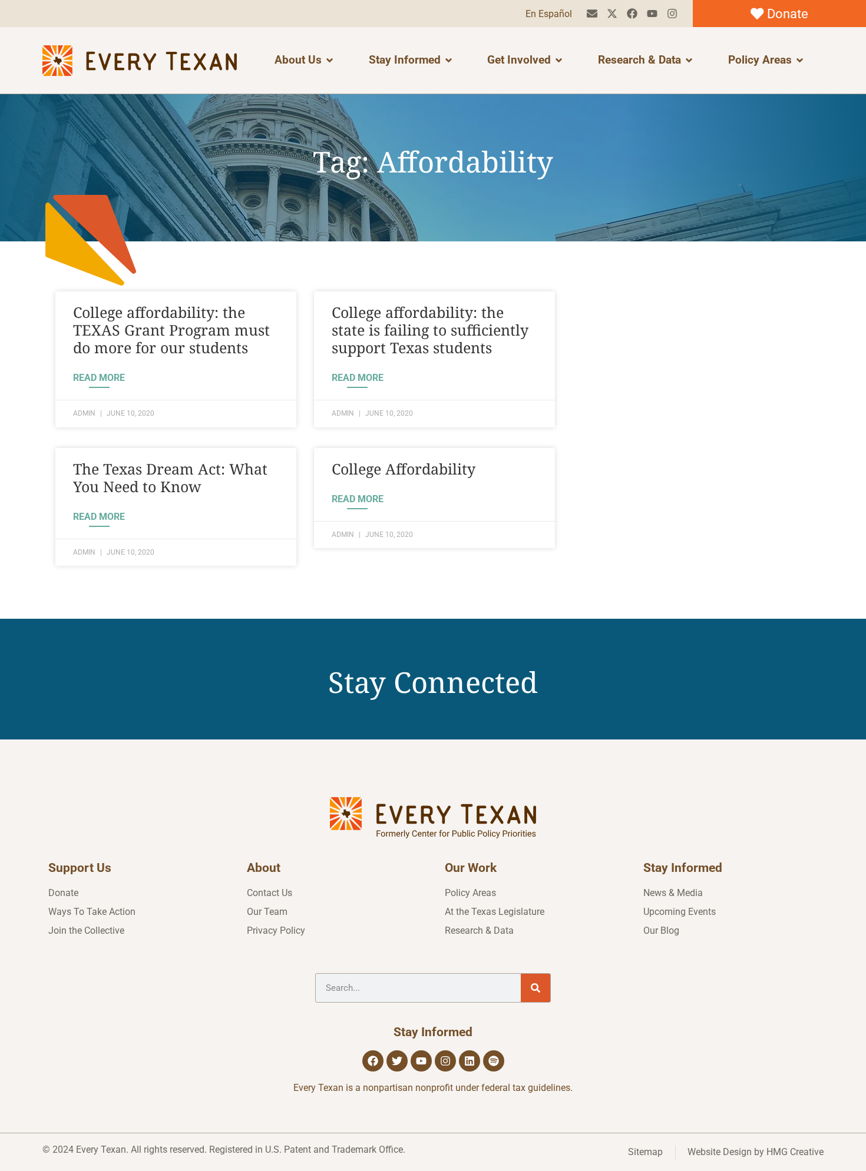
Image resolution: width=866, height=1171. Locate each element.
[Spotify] (493, 1061)
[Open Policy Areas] (800, 60)
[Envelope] (592, 13)
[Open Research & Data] (689, 60)
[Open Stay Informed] (449, 60)
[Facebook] (632, 13)
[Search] (535, 988)
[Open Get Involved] (559, 60)
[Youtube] (651, 13)
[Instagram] (671, 13)
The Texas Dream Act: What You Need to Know (170, 477)
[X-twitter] (612, 13)
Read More (99, 377)
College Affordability (403, 468)
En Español (548, 13)
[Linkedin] (469, 1061)
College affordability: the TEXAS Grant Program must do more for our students (171, 329)
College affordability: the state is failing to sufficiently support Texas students (430, 329)
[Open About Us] (330, 60)
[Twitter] (397, 1061)
